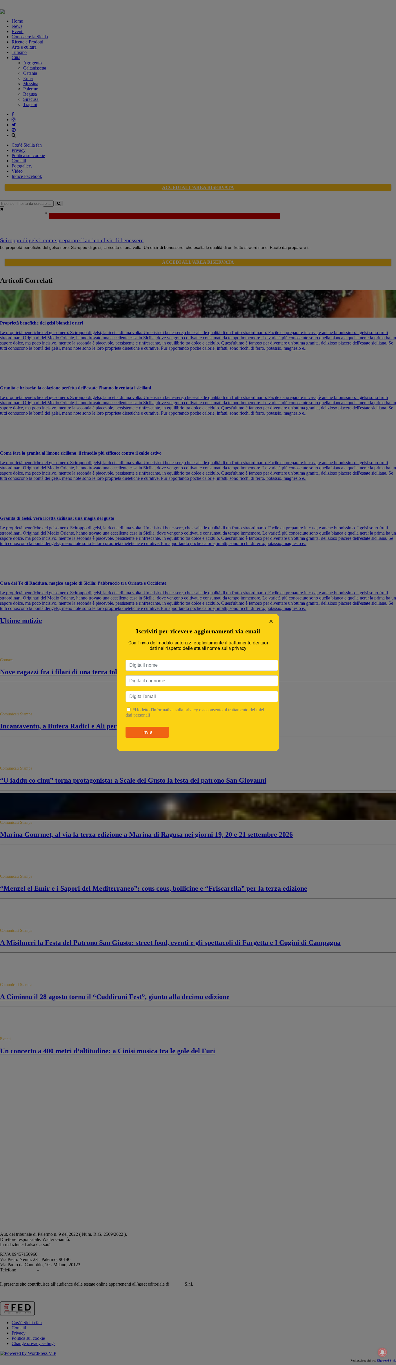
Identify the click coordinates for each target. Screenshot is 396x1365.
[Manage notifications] (382, 1352)
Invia (147, 732)
